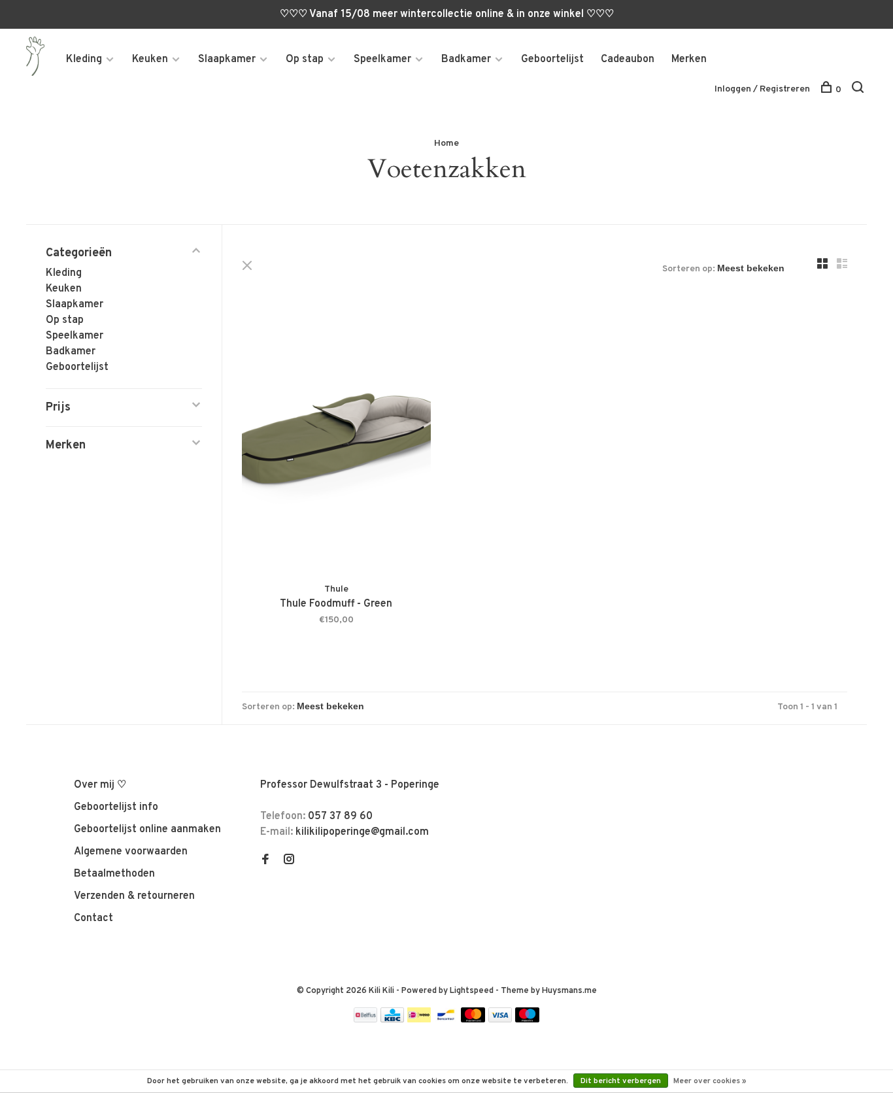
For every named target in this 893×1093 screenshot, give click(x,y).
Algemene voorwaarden (131, 851)
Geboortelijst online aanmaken (147, 829)
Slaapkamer (227, 59)
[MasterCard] (473, 1019)
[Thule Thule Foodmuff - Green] (336, 440)
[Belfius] (365, 1019)
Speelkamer (382, 59)
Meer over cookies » (710, 1081)
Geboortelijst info (116, 807)
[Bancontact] (446, 1019)
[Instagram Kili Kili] (289, 860)
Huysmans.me (569, 991)
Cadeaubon (627, 59)
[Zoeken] (859, 89)
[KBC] (392, 1019)
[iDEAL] (419, 1019)
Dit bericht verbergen (621, 1081)
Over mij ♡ (100, 785)
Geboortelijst (552, 59)
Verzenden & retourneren (134, 896)
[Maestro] (527, 1019)
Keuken (150, 59)
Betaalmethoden (114, 874)
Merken (689, 59)
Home (446, 143)
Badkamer (466, 59)
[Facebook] (265, 860)
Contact (93, 918)
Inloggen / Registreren (762, 89)
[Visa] (500, 1019)
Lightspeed (472, 991)
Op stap (305, 59)
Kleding (84, 59)
